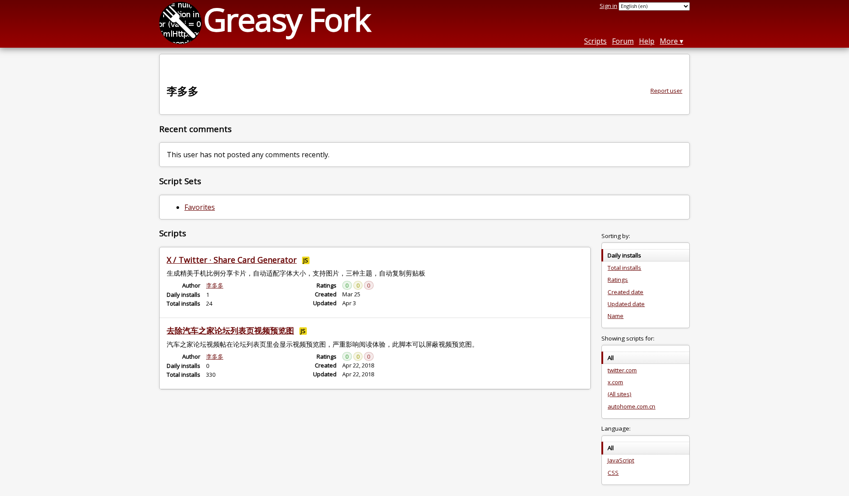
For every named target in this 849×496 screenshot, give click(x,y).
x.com (615, 382)
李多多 (214, 285)
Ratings (618, 280)
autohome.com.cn (631, 406)
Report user (666, 91)
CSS (613, 473)
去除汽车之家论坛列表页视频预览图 (230, 330)
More (669, 41)
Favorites (199, 207)
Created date (625, 292)
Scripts (595, 41)
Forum (623, 41)
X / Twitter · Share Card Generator (232, 259)
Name (615, 316)
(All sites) (619, 394)
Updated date (626, 304)
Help (646, 41)
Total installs (624, 268)
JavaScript (621, 460)
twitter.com (622, 370)
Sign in (608, 6)
